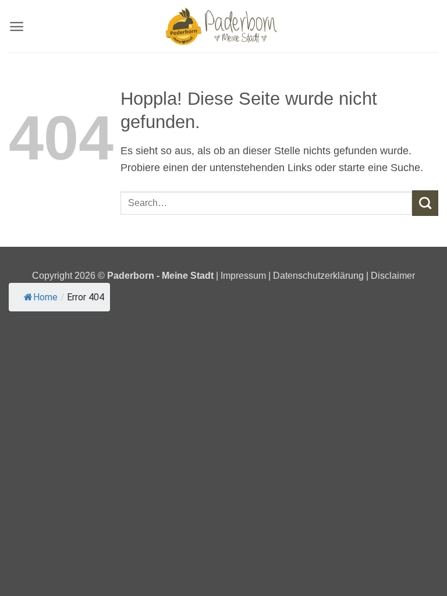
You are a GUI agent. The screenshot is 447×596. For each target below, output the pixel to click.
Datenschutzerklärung (318, 275)
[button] (16, 26)
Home (45, 297)
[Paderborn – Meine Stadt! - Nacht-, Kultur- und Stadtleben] (223, 26)
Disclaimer (393, 275)
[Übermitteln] (425, 203)
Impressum (244, 275)
